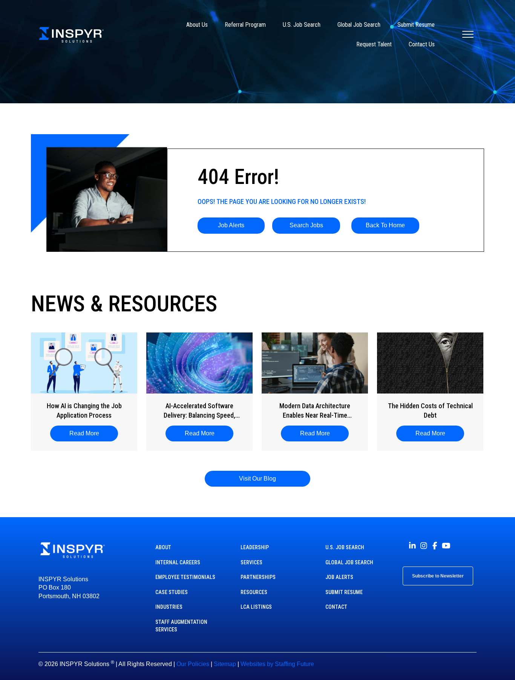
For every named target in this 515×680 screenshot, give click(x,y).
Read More (88, 433)
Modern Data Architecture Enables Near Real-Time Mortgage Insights (314, 411)
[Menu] (468, 34)
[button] (231, 225)
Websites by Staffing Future (277, 664)
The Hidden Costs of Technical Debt (430, 410)
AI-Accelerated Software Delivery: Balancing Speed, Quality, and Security (199, 411)
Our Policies (192, 664)
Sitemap (225, 664)
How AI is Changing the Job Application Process (84, 410)
